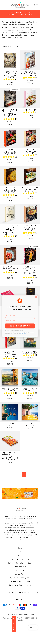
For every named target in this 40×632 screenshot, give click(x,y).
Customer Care (20, 567)
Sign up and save (19, 592)
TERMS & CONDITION (20, 559)
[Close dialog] (36, 297)
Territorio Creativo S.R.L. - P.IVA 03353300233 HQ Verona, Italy (20, 619)
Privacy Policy (20, 570)
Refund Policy (20, 574)
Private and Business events (20, 585)
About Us (20, 552)
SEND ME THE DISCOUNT (20, 326)
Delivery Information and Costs (20, 563)
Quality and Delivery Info (20, 578)
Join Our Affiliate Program (20, 581)
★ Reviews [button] (14, 624)
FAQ (20, 548)
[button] (9, 79)
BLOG (20, 555)
